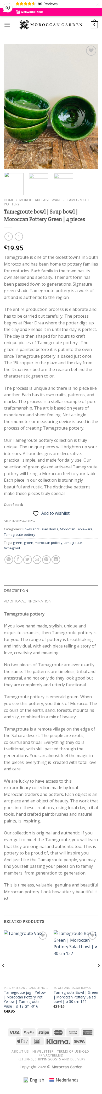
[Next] (89, 106)
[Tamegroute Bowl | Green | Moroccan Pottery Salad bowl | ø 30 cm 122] (76, 956)
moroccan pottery (48, 542)
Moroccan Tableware (40, 199)
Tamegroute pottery (19, 534)
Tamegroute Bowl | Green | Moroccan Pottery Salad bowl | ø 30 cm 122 (76, 997)
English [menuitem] (37, 1080)
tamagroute (73, 542)
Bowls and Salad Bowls (40, 529)
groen (28, 542)
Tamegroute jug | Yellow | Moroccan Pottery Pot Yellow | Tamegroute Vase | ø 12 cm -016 (25, 999)
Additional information (28, 601)
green (17, 542)
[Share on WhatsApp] (8, 559)
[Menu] (7, 24)
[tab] (51, 591)
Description (16, 591)
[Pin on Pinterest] (46, 559)
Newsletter (43, 1051)
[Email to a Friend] (37, 559)
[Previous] (12, 106)
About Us (20, 1051)
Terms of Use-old (73, 1051)
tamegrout (12, 548)
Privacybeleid (51, 1055)
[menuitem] (34, 1080)
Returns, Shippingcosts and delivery (51, 1059)
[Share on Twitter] (27, 559)
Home (9, 199)
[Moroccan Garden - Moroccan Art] (51, 25)
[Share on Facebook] (18, 559)
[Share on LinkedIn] (56, 559)
